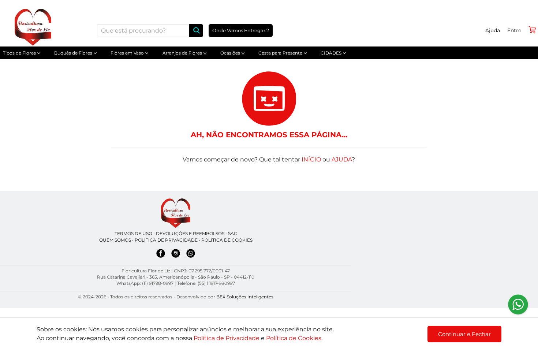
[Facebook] (161, 254)
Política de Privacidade (226, 338)
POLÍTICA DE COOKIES (227, 240)
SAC (232, 233)
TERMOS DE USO (133, 233)
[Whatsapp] (191, 254)
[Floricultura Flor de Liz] (175, 213)
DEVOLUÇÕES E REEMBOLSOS (190, 233)
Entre (514, 30)
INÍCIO (311, 159)
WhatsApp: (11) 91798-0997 (144, 283)
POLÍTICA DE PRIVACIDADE (166, 240)
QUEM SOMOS (115, 240)
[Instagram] (176, 254)
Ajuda (492, 30)
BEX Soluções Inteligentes (244, 296)
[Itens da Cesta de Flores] (532, 29)
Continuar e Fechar (464, 334)
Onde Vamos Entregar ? (240, 30)
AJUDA (342, 159)
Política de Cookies (293, 338)
